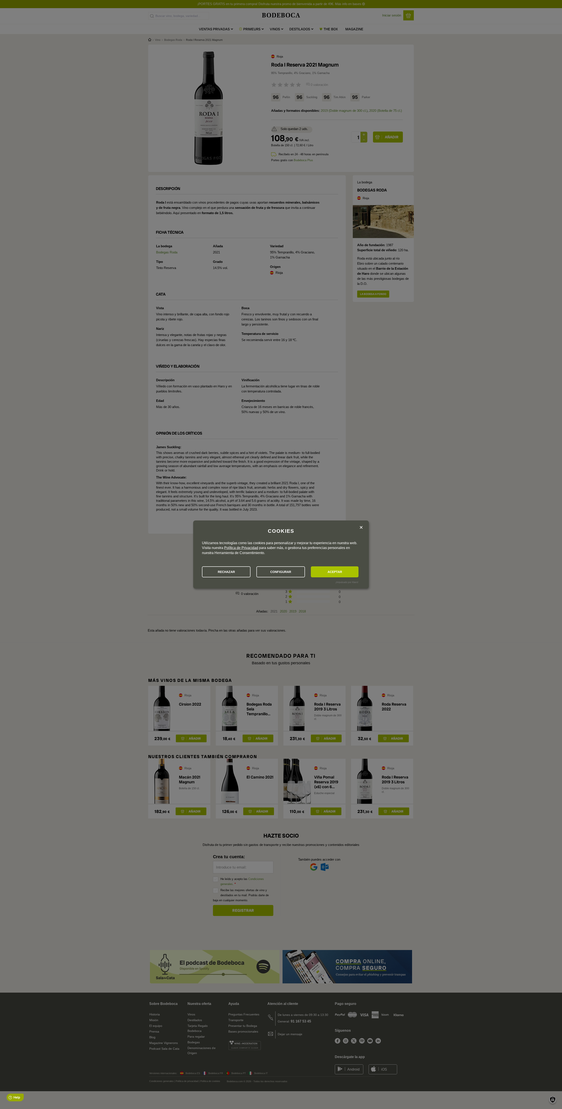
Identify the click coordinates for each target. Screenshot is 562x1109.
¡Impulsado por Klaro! (346, 582)
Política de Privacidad (241, 548)
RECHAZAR (226, 572)
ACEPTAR (335, 572)
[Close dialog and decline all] (361, 527)
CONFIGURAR (280, 572)
